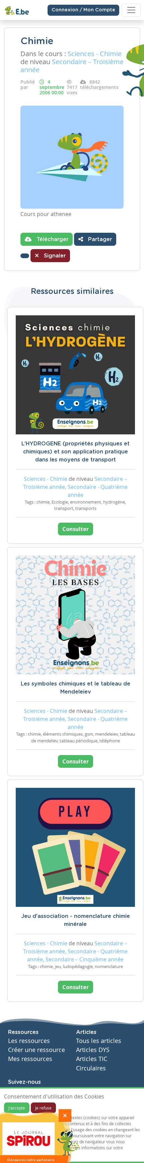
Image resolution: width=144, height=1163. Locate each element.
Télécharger (51, 239)
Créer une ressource (36, 1050)
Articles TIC (91, 1059)
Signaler (54, 255)
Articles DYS (93, 1050)
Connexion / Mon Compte (83, 10)
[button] (24, 255)
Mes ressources (30, 1059)
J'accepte (16, 1108)
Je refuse (43, 1108)
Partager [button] (99, 239)
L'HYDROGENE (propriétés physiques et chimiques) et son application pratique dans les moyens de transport (75, 451)
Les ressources (29, 1041)
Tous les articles (98, 1041)
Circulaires (91, 1068)
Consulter (75, 529)
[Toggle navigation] (131, 10)
